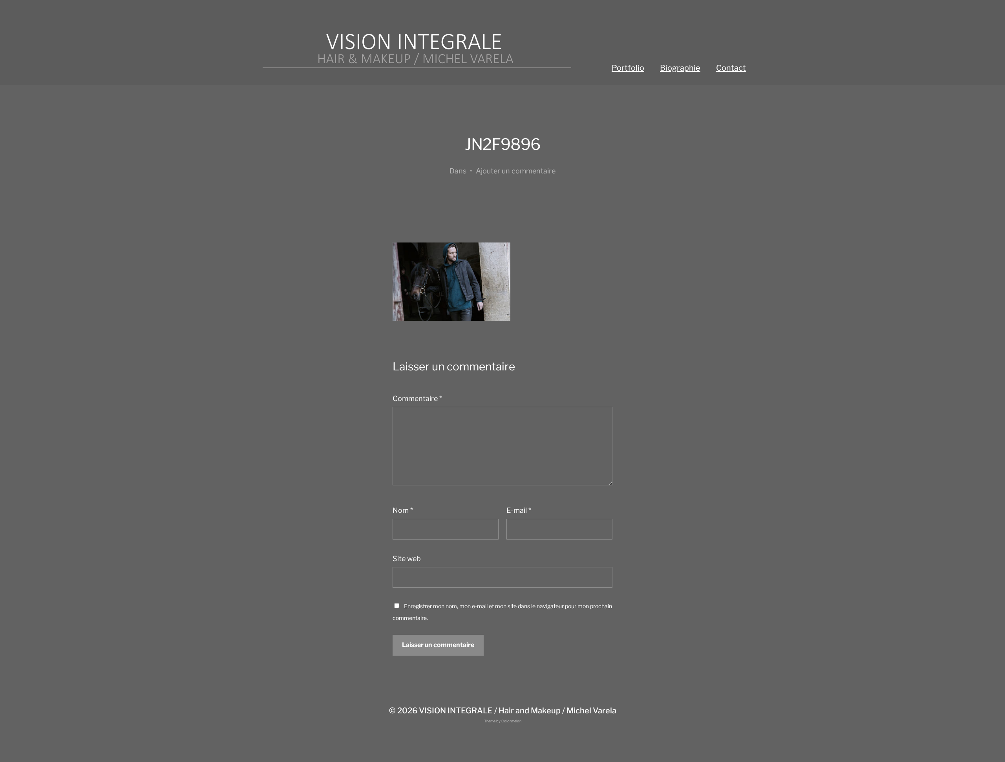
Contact (731, 68)
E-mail (518, 510)
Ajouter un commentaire (515, 171)
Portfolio (628, 68)
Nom (403, 510)
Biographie (680, 68)
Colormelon (511, 721)
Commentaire (417, 398)
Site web (407, 558)
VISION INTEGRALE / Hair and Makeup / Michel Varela (517, 710)
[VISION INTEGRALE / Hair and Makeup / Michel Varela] (416, 51)
